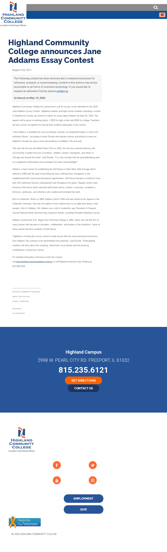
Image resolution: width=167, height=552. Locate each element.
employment (84, 498)
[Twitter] (103, 465)
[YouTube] (67, 480)
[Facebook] (67, 465)
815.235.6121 (83, 370)
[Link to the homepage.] (83, 13)
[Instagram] (103, 480)
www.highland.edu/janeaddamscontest (34, 261)
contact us (62, 91)
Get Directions (83, 380)
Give (83, 509)
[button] (162, 15)
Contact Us (83, 388)
